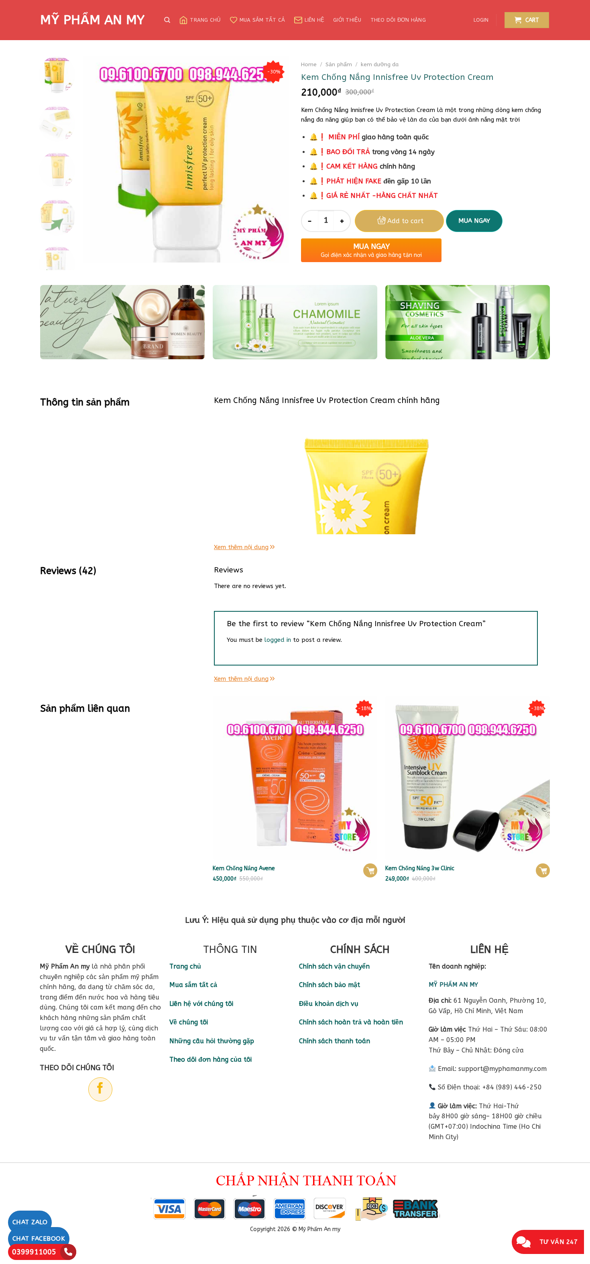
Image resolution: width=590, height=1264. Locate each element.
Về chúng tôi (188, 1022)
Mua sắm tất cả (262, 20)
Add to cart (405, 221)
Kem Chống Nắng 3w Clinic (419, 868)
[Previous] (97, 159)
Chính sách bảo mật (329, 985)
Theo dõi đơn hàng (398, 20)
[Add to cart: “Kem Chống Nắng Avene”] (370, 870)
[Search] (167, 20)
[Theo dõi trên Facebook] (100, 1089)
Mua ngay (474, 220)
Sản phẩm (339, 64)
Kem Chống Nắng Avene (244, 868)
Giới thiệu (347, 20)
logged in (277, 639)
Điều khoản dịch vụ (328, 1004)
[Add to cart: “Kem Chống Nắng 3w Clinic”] (543, 870)
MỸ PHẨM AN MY (92, 20)
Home (309, 64)
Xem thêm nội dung (241, 547)
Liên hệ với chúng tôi (201, 1004)
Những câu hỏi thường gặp (211, 1041)
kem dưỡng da (380, 64)
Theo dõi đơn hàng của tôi (210, 1059)
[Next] (275, 159)
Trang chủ (205, 20)
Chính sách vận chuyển (334, 966)
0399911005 (34, 1252)
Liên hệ (314, 20)
